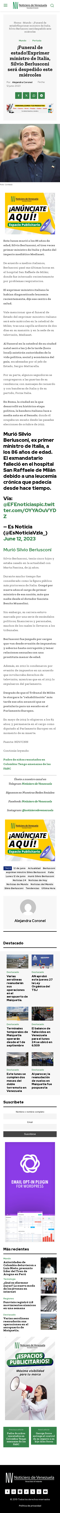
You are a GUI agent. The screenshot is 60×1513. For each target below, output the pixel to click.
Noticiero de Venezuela (37, 784)
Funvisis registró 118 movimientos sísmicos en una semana (19, 1305)
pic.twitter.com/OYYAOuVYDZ (29, 510)
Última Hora (48, 888)
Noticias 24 (19, 880)
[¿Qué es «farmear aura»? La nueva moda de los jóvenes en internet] (49, 1286)
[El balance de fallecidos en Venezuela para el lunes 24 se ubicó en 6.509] (42, 1014)
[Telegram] (41, 95)
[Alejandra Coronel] (30, 907)
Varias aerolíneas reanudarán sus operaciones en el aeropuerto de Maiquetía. (17, 988)
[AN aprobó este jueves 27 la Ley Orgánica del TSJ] (42, 961)
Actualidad (34, 868)
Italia (51, 872)
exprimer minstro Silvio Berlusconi (26, 872)
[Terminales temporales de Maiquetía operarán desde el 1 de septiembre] (17, 1014)
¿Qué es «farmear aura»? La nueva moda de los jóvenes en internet (19, 1287)
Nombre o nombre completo (30, 1112)
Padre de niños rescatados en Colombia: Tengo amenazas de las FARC (16, 1439)
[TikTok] (26, 1491)
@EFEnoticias (19, 504)
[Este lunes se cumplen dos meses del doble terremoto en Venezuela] (17, 1059)
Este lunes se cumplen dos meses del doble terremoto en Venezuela (16, 1082)
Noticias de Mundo (17, 884)
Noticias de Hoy (37, 880)
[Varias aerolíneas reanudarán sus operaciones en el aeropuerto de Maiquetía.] (17, 961)
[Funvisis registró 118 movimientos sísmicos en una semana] (49, 1304)
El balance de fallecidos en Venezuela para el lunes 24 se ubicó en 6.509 (42, 1037)
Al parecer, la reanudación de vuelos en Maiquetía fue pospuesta (42, 1080)
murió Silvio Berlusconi (41, 876)
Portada (36, 40)
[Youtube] (45, 1491)
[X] (26, 95)
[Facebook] (18, 95)
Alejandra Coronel (22, 82)
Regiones (8, 1298)
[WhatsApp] (33, 95)
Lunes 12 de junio (16, 876)
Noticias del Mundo (42, 884)
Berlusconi (49, 868)
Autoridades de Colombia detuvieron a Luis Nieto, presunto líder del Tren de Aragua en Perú (19, 1268)
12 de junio (20, 868)
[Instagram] (13, 1491)
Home (17, 22)
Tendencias (32, 888)
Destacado (13, 972)
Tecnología (9, 1279)
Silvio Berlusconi (14, 888)
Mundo (27, 22)
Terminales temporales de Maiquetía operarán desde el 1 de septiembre (17, 1037)
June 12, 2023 (19, 538)
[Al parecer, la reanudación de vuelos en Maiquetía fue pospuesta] (42, 1059)
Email (30, 1122)
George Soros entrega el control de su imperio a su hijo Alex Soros (44, 1437)
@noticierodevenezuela (37, 810)
